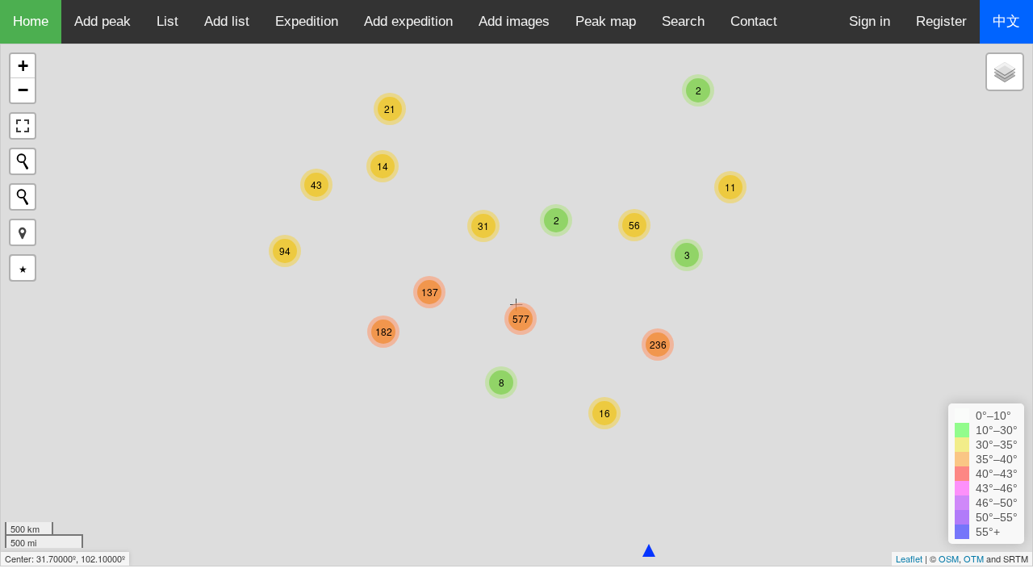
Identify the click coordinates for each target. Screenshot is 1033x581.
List (167, 21)
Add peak (102, 21)
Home (30, 21)
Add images (514, 21)
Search (683, 21)
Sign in (869, 21)
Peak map (605, 21)
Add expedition (408, 21)
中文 (1006, 21)
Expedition (306, 21)
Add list (226, 21)
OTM (974, 558)
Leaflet (909, 558)
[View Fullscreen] (22, 126)
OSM (949, 558)
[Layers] (1005, 72)
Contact (753, 21)
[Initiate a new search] (22, 161)
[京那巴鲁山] (648, 550)
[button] (22, 232)
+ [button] (23, 66)
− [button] (23, 90)
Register (941, 21)
